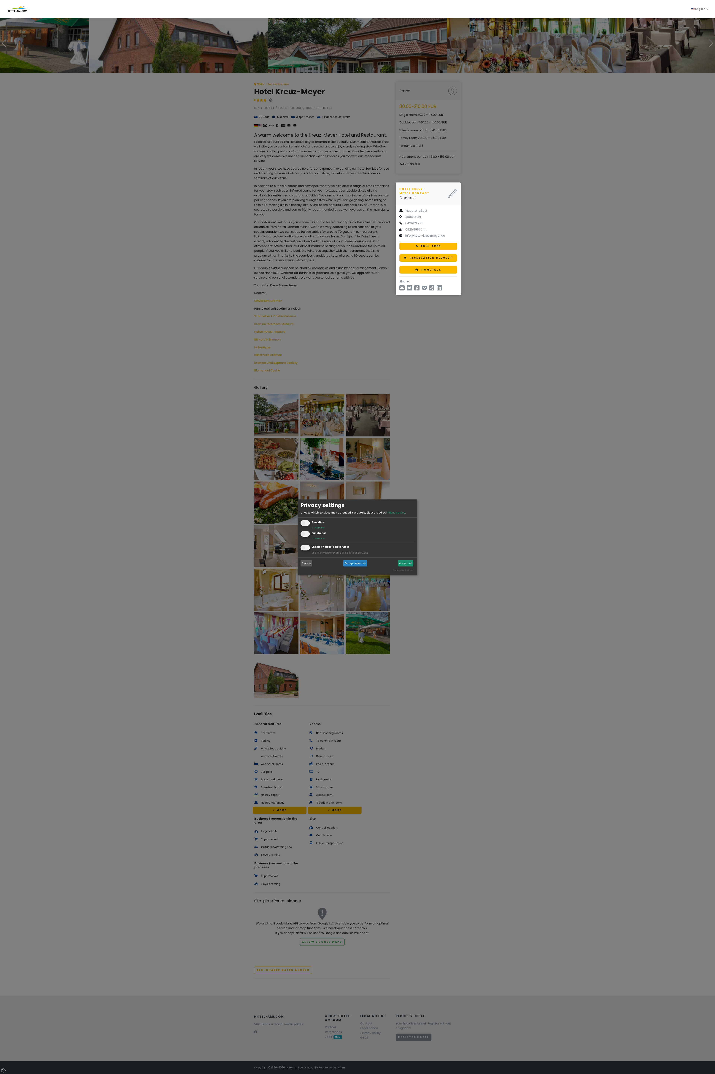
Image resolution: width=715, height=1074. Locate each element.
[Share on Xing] (431, 289)
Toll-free (431, 246)
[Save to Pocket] (424, 289)
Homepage (430, 269)
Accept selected (355, 563)
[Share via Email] (402, 289)
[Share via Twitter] (409, 289)
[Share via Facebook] (417, 289)
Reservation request (430, 257)
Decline (306, 563)
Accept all (405, 563)
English (700, 9)
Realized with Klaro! (403, 570)
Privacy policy (396, 512)
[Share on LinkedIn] (439, 289)
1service (318, 527)
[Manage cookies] (4, 1070)
